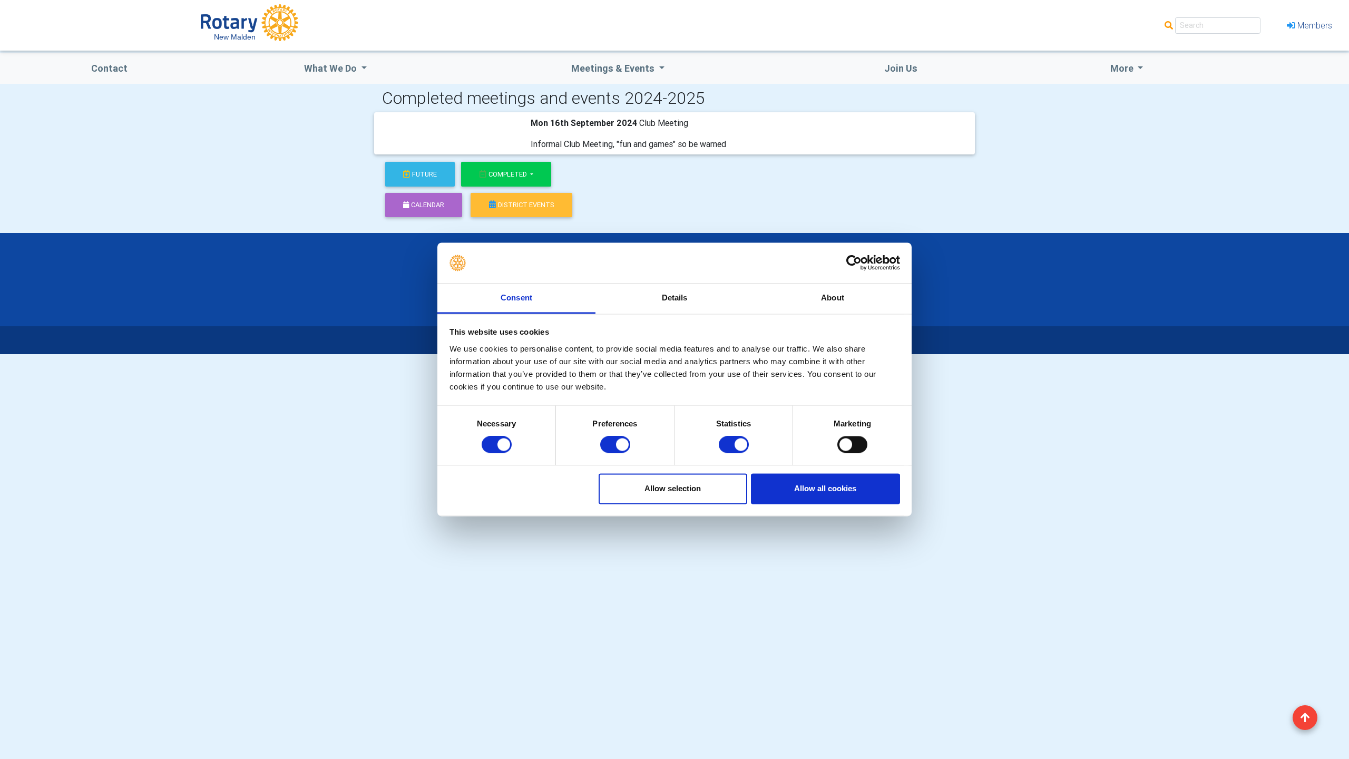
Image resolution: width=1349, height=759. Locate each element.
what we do (331, 68)
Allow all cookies (825, 488)
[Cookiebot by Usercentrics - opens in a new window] (854, 263)
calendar (427, 204)
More (1123, 68)
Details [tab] (675, 297)
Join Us (900, 68)
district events (526, 204)
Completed (508, 174)
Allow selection (672, 488)
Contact (109, 68)
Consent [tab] (516, 297)
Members (1314, 25)
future (424, 174)
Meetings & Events (614, 68)
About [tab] (832, 297)
